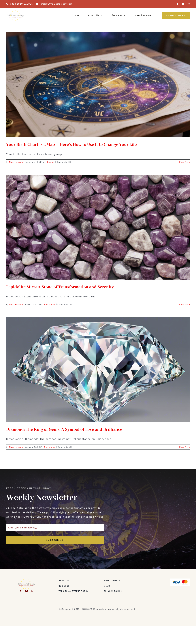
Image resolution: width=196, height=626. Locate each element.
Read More (184, 162)
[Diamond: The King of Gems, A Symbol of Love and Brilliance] (98, 369)
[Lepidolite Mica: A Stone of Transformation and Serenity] (98, 227)
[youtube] (183, 4)
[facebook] (177, 4)
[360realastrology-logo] (15, 11)
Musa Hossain (16, 162)
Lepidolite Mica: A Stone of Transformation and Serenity (60, 287)
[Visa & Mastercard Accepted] (180, 579)
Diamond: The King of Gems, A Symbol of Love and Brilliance (64, 429)
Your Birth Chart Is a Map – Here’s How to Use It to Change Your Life (71, 144)
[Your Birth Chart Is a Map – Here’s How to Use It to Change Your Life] (98, 84)
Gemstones (49, 304)
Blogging (50, 162)
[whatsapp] (189, 4)
